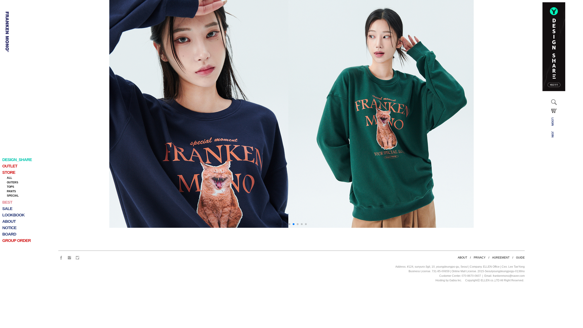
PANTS (11, 191)
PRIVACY (480, 257)
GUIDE (520, 257)
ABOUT (462, 257)
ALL (9, 177)
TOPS (10, 186)
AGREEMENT (500, 257)
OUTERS (12, 182)
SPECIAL (13, 195)
